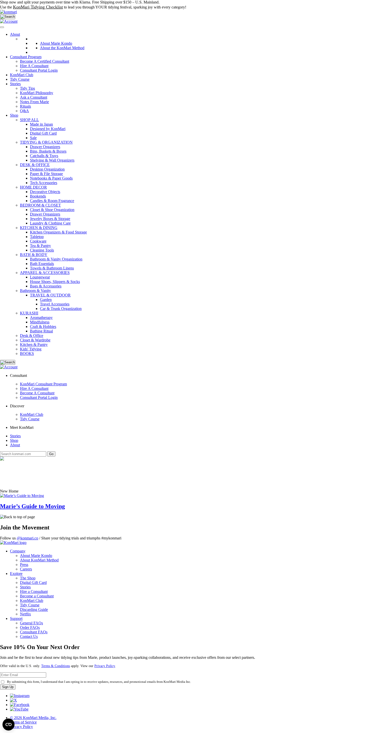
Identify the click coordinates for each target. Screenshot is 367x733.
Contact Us (29, 636)
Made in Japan (41, 124)
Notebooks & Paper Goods (51, 178)
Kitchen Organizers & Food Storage (58, 232)
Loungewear (40, 277)
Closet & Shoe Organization (52, 210)
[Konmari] (8, 12)
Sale (33, 138)
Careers (26, 569)
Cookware (38, 241)
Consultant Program (25, 57)
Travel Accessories (54, 304)
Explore (16, 573)
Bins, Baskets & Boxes (48, 151)
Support (16, 618)
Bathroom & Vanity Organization (56, 259)
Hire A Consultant (34, 66)
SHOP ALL (29, 120)
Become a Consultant (37, 596)
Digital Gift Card (43, 133)
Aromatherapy (41, 317)
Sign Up (7, 687)
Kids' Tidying (30, 349)
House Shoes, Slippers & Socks (55, 281)
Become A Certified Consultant (44, 61)
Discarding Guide (34, 609)
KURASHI (29, 313)
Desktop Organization (47, 169)
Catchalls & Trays (44, 156)
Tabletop (37, 237)
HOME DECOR (33, 187)
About (15, 34)
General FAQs (31, 623)
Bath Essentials (42, 263)
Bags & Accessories (45, 286)
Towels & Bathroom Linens (52, 268)
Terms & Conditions (55, 666)
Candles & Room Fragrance (52, 201)
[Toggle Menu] (2, 27)
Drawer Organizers (45, 147)
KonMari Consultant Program (43, 384)
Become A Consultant (37, 393)
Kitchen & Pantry (34, 344)
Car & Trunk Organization (61, 308)
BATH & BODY (33, 254)
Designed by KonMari (47, 129)
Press (24, 564)
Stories (15, 84)
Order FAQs (30, 627)
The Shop (27, 578)
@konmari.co (27, 538)
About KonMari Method (39, 560)
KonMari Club (31, 414)
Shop (14, 115)
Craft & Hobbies (43, 326)
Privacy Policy (104, 666)
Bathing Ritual (41, 331)
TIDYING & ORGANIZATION (46, 142)
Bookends (38, 196)
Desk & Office (31, 335)
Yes (291, 3)
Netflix (25, 614)
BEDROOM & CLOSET (40, 205)
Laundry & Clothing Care (50, 223)
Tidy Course (19, 79)
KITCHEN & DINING (38, 228)
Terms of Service (23, 722)
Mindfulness (39, 322)
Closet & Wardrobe (35, 340)
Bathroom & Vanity (35, 290)
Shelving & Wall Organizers (52, 160)
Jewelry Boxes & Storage (50, 219)
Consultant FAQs (33, 632)
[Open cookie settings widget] (8, 725)
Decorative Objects (45, 192)
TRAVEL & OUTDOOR (50, 295)
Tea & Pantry (40, 246)
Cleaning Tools (42, 250)
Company (17, 551)
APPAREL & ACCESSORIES (45, 272)
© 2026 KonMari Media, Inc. (33, 718)
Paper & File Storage (46, 174)
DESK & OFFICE (35, 165)
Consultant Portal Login (39, 70)
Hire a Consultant (34, 591)
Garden (46, 299)
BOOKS (27, 353)
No (297, 3)
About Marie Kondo (36, 555)
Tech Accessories (43, 183)
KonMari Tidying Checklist (38, 6)
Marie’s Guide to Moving (32, 506)
